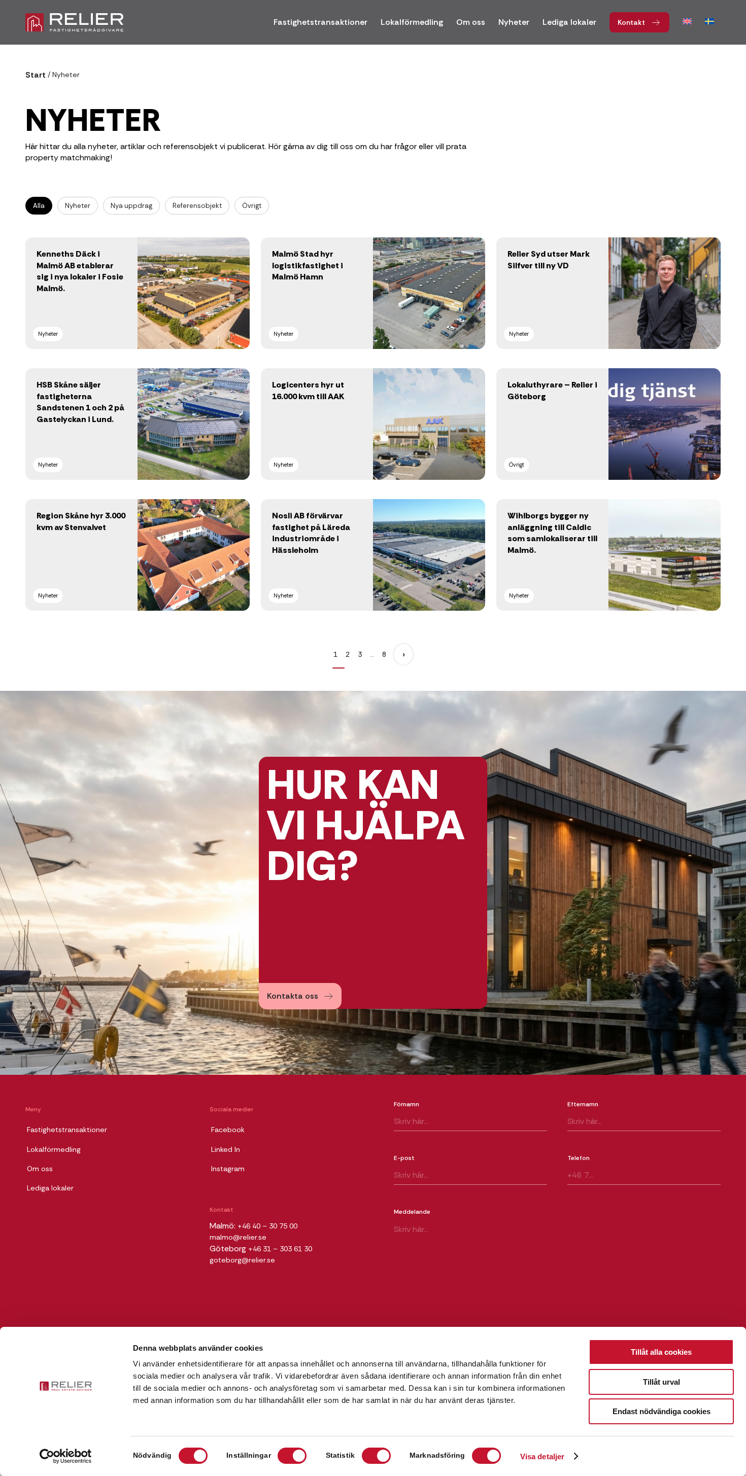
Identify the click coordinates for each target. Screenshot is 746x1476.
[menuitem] (320, 25)
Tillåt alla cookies (661, 1352)
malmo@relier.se (238, 1237)
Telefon (578, 1158)
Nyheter (77, 205)
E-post (404, 1158)
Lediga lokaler (50, 1187)
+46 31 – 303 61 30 (280, 1248)
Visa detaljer (542, 1456)
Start (35, 75)
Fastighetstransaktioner (67, 1129)
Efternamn (582, 1104)
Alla (39, 205)
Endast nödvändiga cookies (661, 1411)
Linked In (225, 1149)
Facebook (228, 1129)
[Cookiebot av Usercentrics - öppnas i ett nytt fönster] (65, 1456)
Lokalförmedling (54, 1149)
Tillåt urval (661, 1382)
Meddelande (412, 1212)
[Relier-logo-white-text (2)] (74, 22)
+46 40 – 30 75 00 (267, 1226)
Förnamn (406, 1104)
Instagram (228, 1168)
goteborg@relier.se (242, 1259)
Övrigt (251, 205)
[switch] (292, 1456)
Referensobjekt (197, 205)
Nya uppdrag (131, 205)
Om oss (40, 1168)
